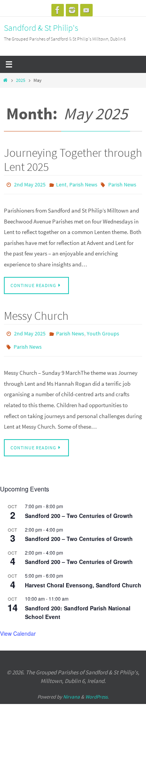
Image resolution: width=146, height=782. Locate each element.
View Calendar (18, 628)
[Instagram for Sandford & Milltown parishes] (72, 10)
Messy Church (36, 314)
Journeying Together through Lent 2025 (73, 159)
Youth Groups (103, 331)
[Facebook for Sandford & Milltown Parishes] (57, 10)
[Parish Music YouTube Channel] (86, 10)
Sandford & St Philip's (41, 27)
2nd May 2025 (30, 184)
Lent (61, 184)
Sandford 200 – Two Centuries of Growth (79, 510)
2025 (20, 80)
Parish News (83, 184)
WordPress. (97, 691)
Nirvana (71, 691)
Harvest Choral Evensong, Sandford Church (83, 579)
